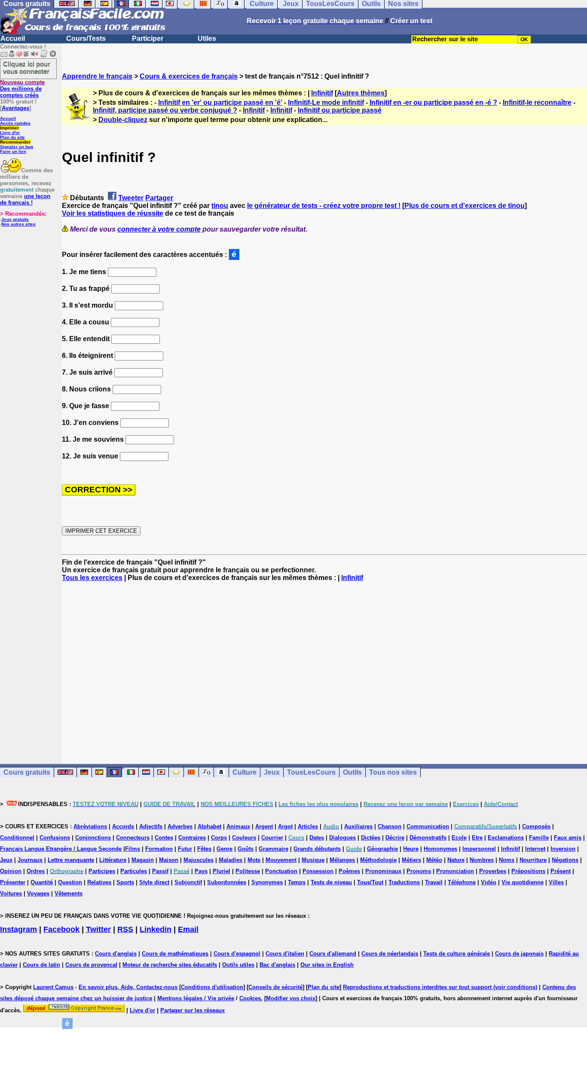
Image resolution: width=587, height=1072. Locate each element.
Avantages (15, 108)
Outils (352, 772)
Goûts (246, 849)
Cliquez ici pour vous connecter (26, 67)
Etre (477, 837)
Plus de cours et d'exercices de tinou (464, 205)
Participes (102, 871)
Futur (185, 849)
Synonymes (267, 882)
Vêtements (69, 893)
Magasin (142, 860)
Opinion (10, 871)
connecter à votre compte (159, 229)
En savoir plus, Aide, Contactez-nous (128, 987)
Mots (254, 860)
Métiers (411, 860)
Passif (160, 871)
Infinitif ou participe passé (340, 110)
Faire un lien (13, 151)
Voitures (11, 893)
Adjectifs (150, 826)
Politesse (247, 871)
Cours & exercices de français (189, 76)
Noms (506, 860)
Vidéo (488, 882)
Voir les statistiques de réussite (112, 213)
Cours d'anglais (116, 953)
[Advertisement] (324, 665)
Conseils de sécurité (275, 987)
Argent (264, 826)
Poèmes (349, 871)
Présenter (12, 882)
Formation (159, 849)
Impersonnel (479, 849)
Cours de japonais (519, 953)
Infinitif (322, 93)
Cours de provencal (91, 965)
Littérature (112, 860)
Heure (411, 849)
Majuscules (198, 860)
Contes (164, 837)
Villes (556, 882)
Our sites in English (327, 965)
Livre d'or (10, 132)
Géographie (382, 849)
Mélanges (342, 860)
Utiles (207, 38)
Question (70, 882)
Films (132, 849)
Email (188, 929)
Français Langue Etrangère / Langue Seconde (61, 849)
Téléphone (462, 882)
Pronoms (419, 871)
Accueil (12, 38)
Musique (313, 860)
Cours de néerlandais (389, 953)
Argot (285, 826)
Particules (133, 871)
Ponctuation (281, 871)
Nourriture (533, 860)
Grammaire (273, 849)
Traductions (404, 882)
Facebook (61, 929)
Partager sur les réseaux (192, 1010)
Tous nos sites (393, 772)
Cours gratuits (26, 772)
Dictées (370, 837)
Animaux (238, 826)
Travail (434, 882)
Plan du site (12, 137)
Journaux (30, 860)
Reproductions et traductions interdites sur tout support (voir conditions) (440, 987)
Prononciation (455, 871)
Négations (565, 860)
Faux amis (567, 837)
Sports (125, 882)
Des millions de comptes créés (22, 88)
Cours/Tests (86, 38)
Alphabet (209, 826)
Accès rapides (15, 123)
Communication (428, 826)
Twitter (98, 929)
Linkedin (155, 929)
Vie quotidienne (522, 882)
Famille (539, 837)
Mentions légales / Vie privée (195, 998)
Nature (456, 860)
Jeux (272, 772)
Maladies (230, 860)
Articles (308, 826)
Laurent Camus (53, 987)
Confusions (55, 837)
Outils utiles (238, 965)
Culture (244, 772)
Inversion (562, 849)
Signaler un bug (16, 146)
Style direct (154, 882)
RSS (125, 929)
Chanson (389, 826)
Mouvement (281, 860)
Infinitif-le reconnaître (537, 102)
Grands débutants (317, 849)
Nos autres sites (18, 224)
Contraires (192, 837)
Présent (560, 871)
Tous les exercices (92, 577)
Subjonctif (188, 882)
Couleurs (244, 837)
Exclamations (506, 837)
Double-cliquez (122, 119)
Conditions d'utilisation (212, 987)
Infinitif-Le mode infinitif (326, 102)
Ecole (459, 837)
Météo (434, 860)
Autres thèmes (361, 93)
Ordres (36, 871)
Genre (224, 849)
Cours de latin (41, 965)
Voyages (38, 893)
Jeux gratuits (15, 219)
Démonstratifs (428, 837)
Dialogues (342, 837)
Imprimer (9, 127)
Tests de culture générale (456, 953)
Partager (159, 198)
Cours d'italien (285, 953)
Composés (536, 826)
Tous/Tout (370, 882)
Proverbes (492, 871)
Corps (219, 837)
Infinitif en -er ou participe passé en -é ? (433, 102)
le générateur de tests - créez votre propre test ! (324, 205)
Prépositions (528, 871)
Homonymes (440, 849)
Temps (297, 882)
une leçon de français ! (25, 199)
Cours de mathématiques (175, 953)
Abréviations (90, 826)
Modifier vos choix (290, 998)
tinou (219, 205)
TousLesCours (311, 772)
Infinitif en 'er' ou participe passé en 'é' (220, 102)
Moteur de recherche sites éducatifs (169, 965)
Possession (318, 871)
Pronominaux (383, 871)
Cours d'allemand (332, 953)
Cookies (250, 998)
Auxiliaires (358, 826)
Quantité (42, 882)
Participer (147, 38)
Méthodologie (378, 860)
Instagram (18, 929)
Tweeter (131, 198)
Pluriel (221, 871)
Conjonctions (93, 837)
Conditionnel (17, 837)
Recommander (15, 142)
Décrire (394, 837)
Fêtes (204, 849)
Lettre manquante (71, 860)
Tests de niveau (331, 882)
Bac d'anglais (277, 965)
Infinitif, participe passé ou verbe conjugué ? (165, 110)
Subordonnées (226, 882)
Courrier (272, 837)
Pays (201, 871)
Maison (168, 860)
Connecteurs (133, 837)
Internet (535, 849)
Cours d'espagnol (237, 953)
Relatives (99, 882)
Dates (316, 837)
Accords (123, 826)
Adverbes (180, 826)
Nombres (482, 860)
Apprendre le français (97, 76)
